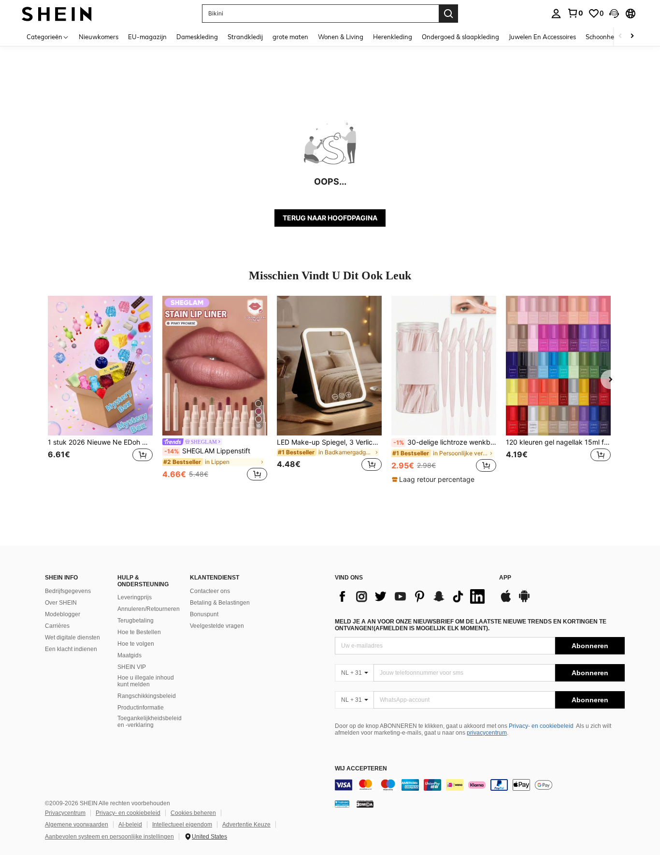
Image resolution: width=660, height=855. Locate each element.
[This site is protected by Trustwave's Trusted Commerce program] (342, 803)
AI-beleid (130, 824)
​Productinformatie (140, 707)
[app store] (506, 600)
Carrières (57, 626)
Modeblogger (62, 614)
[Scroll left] (620, 36)
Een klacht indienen (71, 649)
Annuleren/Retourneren (148, 609)
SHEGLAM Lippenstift (207, 451)
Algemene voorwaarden (76, 824)
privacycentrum (487, 732)
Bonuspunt (204, 614)
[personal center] (556, 13)
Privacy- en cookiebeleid (541, 726)
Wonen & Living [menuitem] (340, 37)
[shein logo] (57, 13)
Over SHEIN (61, 602)
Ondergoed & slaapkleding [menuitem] (460, 37)
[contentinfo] (480, 785)
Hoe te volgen (135, 643)
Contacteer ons (210, 591)
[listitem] (100, 389)
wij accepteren (361, 769)
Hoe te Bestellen (139, 632)
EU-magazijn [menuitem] (147, 37)
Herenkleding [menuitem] (392, 37)
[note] (434, 479)
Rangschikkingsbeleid (146, 696)
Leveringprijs (134, 597)
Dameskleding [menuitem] (197, 37)
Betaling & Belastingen (220, 602)
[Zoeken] (448, 13)
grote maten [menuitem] (290, 37)
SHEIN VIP (131, 667)
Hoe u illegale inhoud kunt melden (145, 681)
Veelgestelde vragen (217, 626)
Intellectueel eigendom (182, 824)
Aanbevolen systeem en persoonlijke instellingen (109, 836)
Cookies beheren (193, 813)
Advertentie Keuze (246, 824)
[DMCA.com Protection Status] (365, 803)
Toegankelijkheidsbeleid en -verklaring (149, 721)
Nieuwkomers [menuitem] (98, 37)
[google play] (524, 600)
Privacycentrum (65, 813)
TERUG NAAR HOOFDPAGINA (330, 218)
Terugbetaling (135, 620)
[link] (575, 13)
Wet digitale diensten (72, 637)
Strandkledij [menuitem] (245, 37)
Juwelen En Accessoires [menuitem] (542, 37)
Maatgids (129, 655)
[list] (412, 596)
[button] (614, 13)
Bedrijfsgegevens (68, 591)
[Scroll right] (632, 36)
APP (505, 578)
